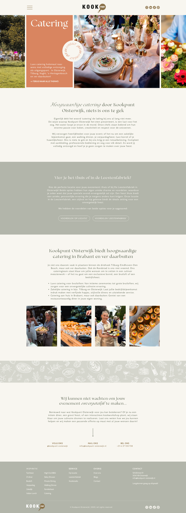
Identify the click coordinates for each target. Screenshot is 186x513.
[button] (100, 477)
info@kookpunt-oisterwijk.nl (144, 478)
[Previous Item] (31, 326)
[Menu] (29, 7)
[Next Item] (155, 326)
